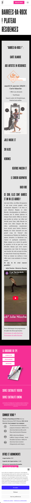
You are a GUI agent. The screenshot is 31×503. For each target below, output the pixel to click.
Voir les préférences (15, 496)
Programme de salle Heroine (13, 335)
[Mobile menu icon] (27, 2)
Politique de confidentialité (20, 500)
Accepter (15, 487)
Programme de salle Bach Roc (13, 333)
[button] (28, 469)
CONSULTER (8, 355)
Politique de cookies (8, 500)
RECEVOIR (8, 363)
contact (9, 405)
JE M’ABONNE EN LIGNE (10, 467)
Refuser (15, 492)
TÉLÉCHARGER (8, 359)
